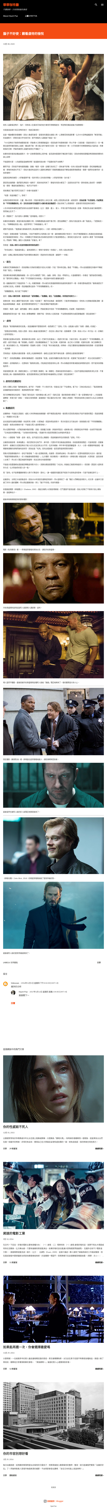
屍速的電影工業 (14, 1233)
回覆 (13, 1003)
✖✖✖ (53, 1487)
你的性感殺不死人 (15, 1127)
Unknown (15, 983)
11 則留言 (13, 1262)
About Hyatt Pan (10, 16)
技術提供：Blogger (55, 1501)
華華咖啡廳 (11, 5)
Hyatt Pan (23, 992)
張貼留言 (13, 1475)
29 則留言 (13, 1148)
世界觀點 (14, 962)
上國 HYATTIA (31, 16)
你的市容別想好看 (15, 1453)
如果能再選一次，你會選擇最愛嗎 (26, 1347)
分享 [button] (99, 962)
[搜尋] (96, 4)
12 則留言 (13, 1369)
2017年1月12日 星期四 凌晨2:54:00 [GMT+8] (48, 992)
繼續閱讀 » (99, 1148)
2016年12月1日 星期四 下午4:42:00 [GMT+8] (39, 983)
